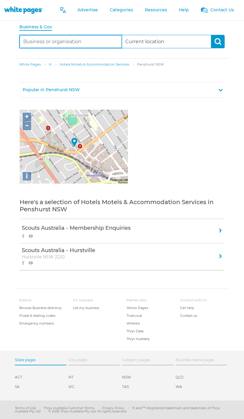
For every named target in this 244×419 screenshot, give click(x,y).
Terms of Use (26, 408)
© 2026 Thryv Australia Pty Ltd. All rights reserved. (87, 411)
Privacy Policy (113, 408)
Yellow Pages (137, 308)
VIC (71, 386)
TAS (125, 386)
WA (179, 386)
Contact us (188, 316)
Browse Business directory (40, 308)
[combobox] (71, 41)
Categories (121, 10)
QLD (180, 377)
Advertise (87, 10)
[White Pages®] (23, 10)
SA (17, 386)
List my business (86, 308)
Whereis (133, 323)
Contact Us (221, 10)
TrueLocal (134, 316)
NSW (126, 377)
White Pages (30, 64)
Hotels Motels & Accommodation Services (95, 64)
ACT (18, 377)
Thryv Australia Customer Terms (69, 408)
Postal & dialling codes (37, 316)
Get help (187, 308)
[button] (122, 90)
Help (184, 10)
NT (70, 377)
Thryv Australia (137, 339)
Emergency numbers (36, 323)
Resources (156, 10)
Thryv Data (134, 331)
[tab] (38, 27)
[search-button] (217, 41)
